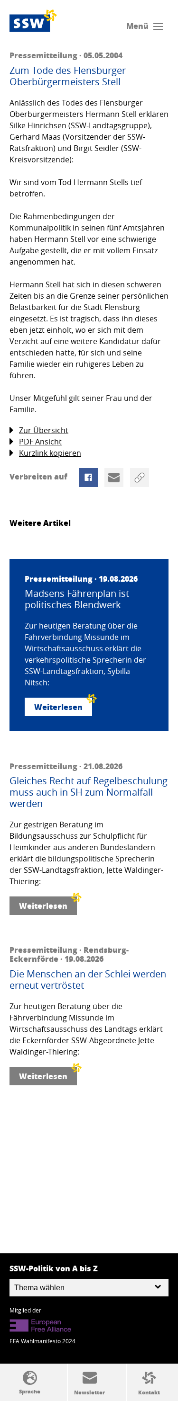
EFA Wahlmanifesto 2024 (42, 1341)
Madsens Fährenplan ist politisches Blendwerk (77, 599)
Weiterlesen (58, 706)
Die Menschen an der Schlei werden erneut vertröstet (87, 979)
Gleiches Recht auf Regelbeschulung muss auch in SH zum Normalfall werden (88, 792)
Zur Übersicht (43, 430)
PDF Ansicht (40, 441)
